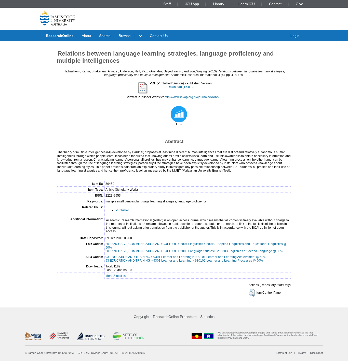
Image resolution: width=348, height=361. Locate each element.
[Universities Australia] (90, 336)
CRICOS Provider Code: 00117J (98, 352)
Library (218, 4)
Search (105, 36)
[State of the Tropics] (128, 336)
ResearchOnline (60, 36)
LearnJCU (246, 4)
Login (294, 36)
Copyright (141, 317)
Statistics (207, 317)
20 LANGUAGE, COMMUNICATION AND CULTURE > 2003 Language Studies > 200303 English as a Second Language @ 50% (194, 251)
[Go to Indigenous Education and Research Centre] (197, 336)
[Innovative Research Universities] (59, 336)
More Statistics (115, 276)
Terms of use (284, 352)
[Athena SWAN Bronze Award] (33, 336)
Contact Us (159, 36)
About (86, 36)
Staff (167, 4)
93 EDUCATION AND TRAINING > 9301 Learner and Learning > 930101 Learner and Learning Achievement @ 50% (185, 257)
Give (299, 4)
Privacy (301, 352)
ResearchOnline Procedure (175, 317)
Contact (275, 4)
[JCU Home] (57, 17)
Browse (125, 36)
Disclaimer (316, 352)
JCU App (192, 4)
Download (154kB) (181, 87)
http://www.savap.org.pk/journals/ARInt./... (193, 97)
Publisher (122, 210)
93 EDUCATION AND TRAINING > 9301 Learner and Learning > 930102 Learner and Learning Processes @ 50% (184, 260)
